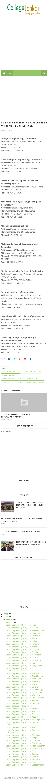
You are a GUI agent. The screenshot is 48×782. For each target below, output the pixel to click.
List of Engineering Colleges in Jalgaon (22, 627)
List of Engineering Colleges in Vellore (22, 687)
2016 (6, 616)
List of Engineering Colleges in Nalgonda (23, 649)
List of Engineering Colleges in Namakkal (23, 654)
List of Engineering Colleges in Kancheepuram (25, 630)
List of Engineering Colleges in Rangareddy (24, 665)
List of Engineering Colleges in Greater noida (25, 765)
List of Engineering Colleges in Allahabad (23, 735)
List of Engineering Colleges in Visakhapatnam (25, 692)
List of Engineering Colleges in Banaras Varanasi (22, 723)
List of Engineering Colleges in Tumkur (22, 684)
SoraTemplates (21, 778)
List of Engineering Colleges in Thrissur (22, 673)
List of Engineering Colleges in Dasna (22, 714)
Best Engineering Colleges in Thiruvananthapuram (21, 372)
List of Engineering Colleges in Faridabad (23, 756)
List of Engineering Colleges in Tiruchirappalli (25, 676)
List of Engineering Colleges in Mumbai (22, 703)
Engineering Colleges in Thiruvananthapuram (19, 379)
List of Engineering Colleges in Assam (22, 717)
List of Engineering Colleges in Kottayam (23, 644)
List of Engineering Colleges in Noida (21, 762)
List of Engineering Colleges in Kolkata (22, 638)
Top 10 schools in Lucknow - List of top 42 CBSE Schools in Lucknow (30, 505)
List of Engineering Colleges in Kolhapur (23, 635)
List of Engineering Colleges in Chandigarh (24, 748)
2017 (6, 614)
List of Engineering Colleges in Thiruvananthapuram (22, 382)
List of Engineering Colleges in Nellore (22, 657)
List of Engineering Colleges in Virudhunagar (24, 689)
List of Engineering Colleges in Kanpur (22, 737)
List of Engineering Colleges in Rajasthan (23, 743)
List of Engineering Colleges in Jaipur (21, 625)
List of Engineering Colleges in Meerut (22, 708)
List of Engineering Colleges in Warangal (23, 695)
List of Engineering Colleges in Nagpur (22, 652)
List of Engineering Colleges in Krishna (22, 646)
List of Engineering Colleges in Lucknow (23, 740)
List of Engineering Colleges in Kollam (22, 641)
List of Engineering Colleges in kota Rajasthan (25, 746)
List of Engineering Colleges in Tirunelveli (23, 678)
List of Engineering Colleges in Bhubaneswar (25, 697)
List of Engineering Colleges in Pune (21, 663)
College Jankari (37, 778)
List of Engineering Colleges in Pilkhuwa (20, 531)
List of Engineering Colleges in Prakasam (23, 660)
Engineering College (10, 375)
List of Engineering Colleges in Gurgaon (22, 754)
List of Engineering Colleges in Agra (21, 727)
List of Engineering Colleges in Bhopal (22, 700)
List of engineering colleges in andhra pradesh (25, 719)
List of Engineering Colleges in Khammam (24, 633)
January (9, 622)
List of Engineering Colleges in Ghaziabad (23, 759)
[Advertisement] (24, 43)
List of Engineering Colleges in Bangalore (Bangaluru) (23, 731)
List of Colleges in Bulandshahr (19, 706)
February (10, 619)
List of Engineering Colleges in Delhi (21, 751)
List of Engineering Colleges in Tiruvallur (23, 681)
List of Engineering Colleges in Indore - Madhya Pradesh (31, 543)
